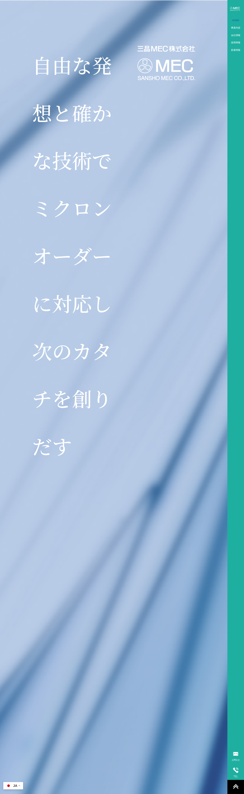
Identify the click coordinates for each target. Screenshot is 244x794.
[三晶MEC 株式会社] (236, 9)
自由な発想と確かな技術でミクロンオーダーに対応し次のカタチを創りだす (72, 255)
